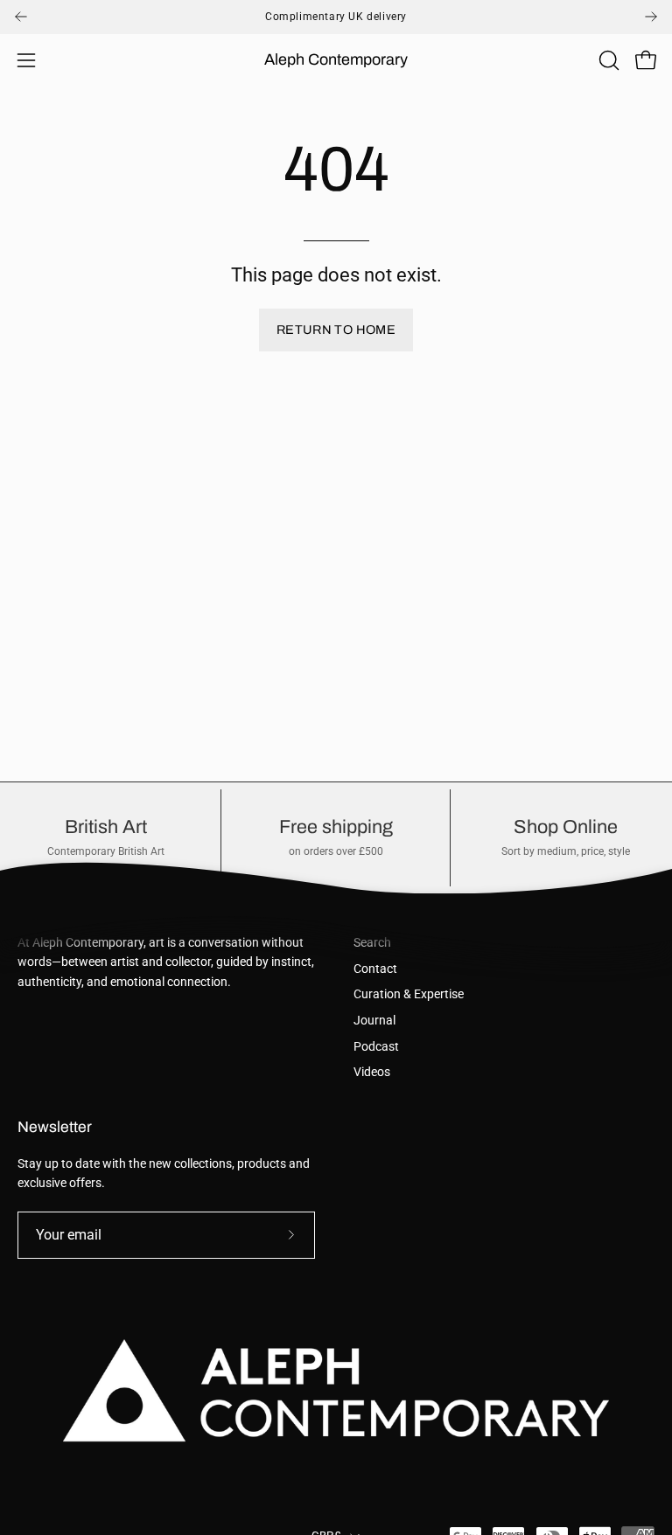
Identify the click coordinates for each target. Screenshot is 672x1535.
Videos (372, 1072)
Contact (375, 969)
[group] (336, 16)
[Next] (651, 16)
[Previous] (21, 16)
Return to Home (336, 330)
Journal (375, 1020)
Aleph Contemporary (336, 59)
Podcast (376, 1046)
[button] (607, 60)
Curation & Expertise (409, 994)
